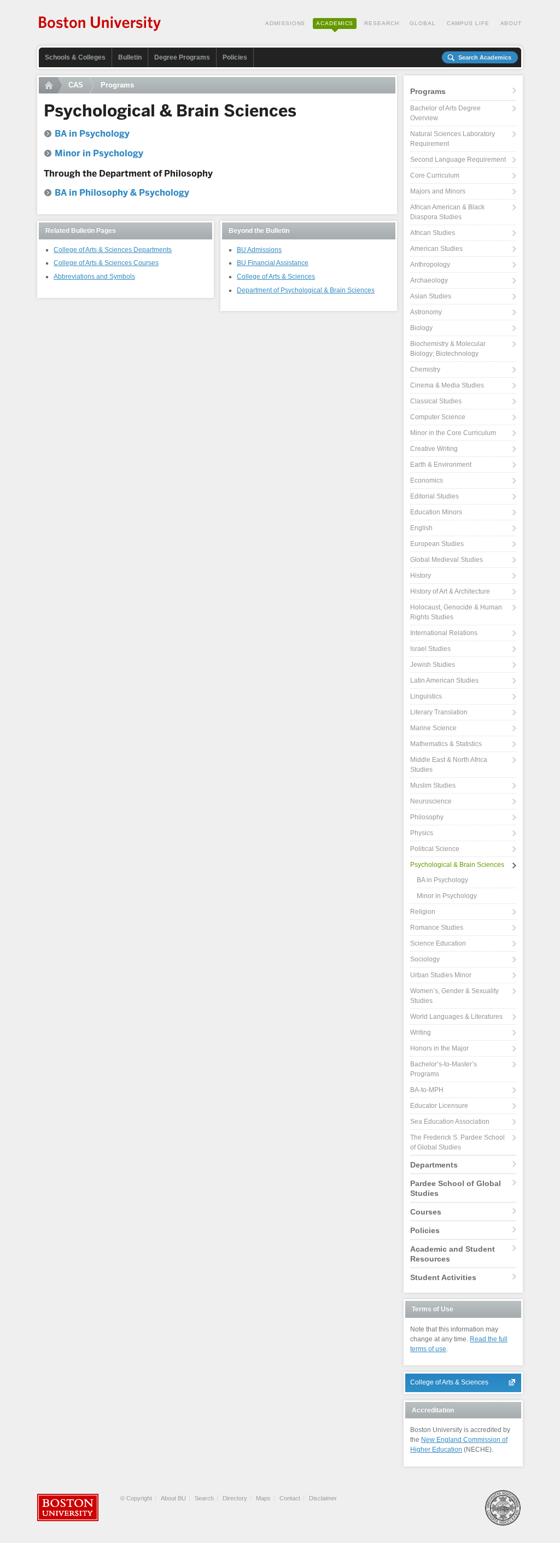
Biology (421, 328)
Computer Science (437, 417)
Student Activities (443, 1277)
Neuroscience (431, 801)
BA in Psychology (442, 880)
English (421, 528)
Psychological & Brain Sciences (457, 865)
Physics (421, 833)
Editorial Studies (434, 496)
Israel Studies (430, 649)
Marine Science (433, 728)
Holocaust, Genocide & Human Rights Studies (456, 612)
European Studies (437, 544)
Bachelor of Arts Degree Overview (445, 113)
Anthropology (430, 264)
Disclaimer (323, 1498)
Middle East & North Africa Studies (448, 764)
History (420, 575)
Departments (434, 1164)
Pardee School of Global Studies (455, 1188)
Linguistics (426, 696)
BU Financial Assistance (272, 263)
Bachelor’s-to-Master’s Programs (443, 1069)
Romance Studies (436, 927)
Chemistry (425, 369)
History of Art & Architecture (450, 591)
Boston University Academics (100, 24)
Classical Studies (436, 401)
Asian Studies (430, 296)
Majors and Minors (437, 191)
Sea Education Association (449, 1121)
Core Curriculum (434, 175)
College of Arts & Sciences (276, 276)
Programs (117, 85)
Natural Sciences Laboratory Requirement (452, 139)
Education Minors (436, 512)
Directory (235, 1498)
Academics (334, 23)
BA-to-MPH (427, 1090)
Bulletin (130, 57)
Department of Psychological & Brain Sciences (306, 290)
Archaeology (429, 280)
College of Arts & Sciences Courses (106, 263)
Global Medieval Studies (446, 560)
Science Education (438, 943)
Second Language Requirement (458, 159)
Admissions (285, 23)
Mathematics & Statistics (446, 744)
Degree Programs (182, 57)
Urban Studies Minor (440, 975)
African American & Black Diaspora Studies (447, 212)
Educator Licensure (439, 1106)
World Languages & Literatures (456, 1016)
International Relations (443, 633)
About (511, 23)
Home (50, 85)
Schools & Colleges (75, 57)
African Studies (432, 233)
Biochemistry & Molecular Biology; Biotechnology (448, 348)
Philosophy (427, 817)
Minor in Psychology (447, 896)
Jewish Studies (432, 664)
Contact (289, 1498)
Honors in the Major (439, 1048)
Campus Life (468, 23)
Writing (420, 1032)
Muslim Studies (433, 785)
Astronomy (426, 312)
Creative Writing (434, 449)
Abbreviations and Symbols (94, 276)
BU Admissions (259, 250)
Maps (263, 1498)
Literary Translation (439, 712)
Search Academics (484, 57)
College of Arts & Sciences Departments (113, 250)
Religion (422, 912)
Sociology (425, 959)
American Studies (436, 249)
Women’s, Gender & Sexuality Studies (454, 996)
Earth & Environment (440, 464)
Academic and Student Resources (452, 1254)
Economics (426, 480)
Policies (235, 57)
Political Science (434, 849)
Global (422, 23)
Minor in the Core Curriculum (453, 433)
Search (204, 1498)
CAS (75, 85)
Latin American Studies (444, 680)
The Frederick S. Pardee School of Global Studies (457, 1142)
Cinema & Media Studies (447, 385)
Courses (425, 1211)
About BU (173, 1498)
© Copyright (136, 1498)
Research (381, 23)
